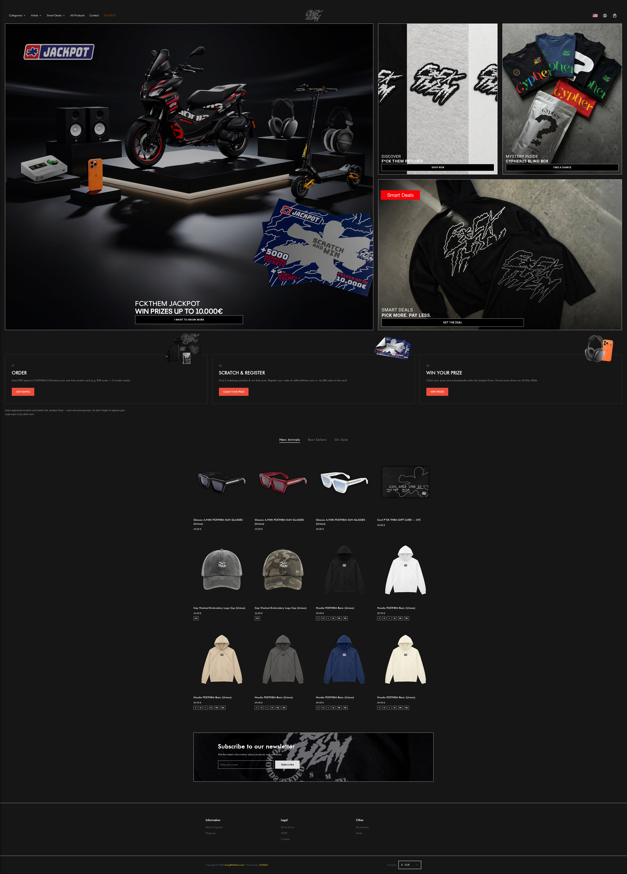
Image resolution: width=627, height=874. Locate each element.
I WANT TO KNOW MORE (189, 319)
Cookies (285, 839)
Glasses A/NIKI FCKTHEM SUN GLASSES (218, 521)
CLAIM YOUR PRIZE (233, 391)
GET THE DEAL (452, 322)
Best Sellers (317, 440)
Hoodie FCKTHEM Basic (335, 607)
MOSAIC (263, 865)
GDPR (284, 833)
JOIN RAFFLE (23, 391)
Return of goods (214, 827)
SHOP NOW (438, 167)
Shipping (210, 833)
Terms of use (287, 827)
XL (333, 618)
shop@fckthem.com (234, 865)
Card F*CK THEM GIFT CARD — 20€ (399, 519)
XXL (339, 618)
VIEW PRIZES (437, 391)
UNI (196, 618)
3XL (345, 618)
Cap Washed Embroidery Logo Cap (219, 607)
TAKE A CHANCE (562, 167)
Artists (359, 833)
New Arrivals (289, 440)
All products (362, 827)
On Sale (341, 440)
